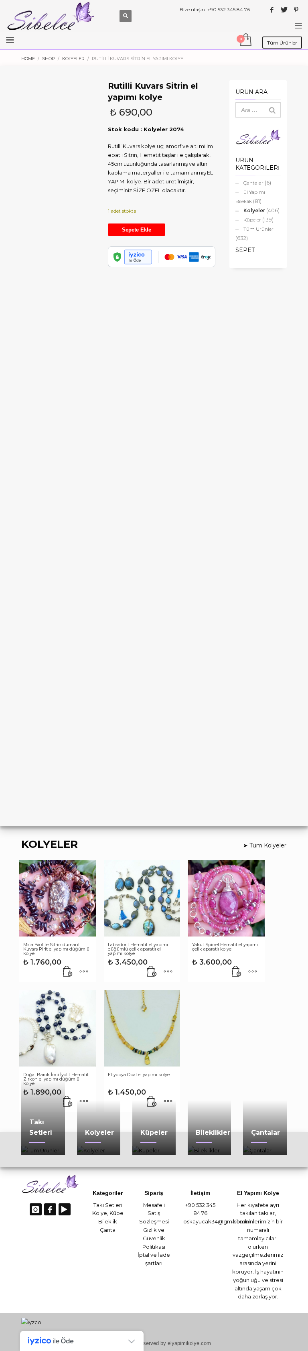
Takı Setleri (107, 1205)
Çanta (108, 1230)
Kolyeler (254, 210)
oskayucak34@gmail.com (217, 1221)
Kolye (99, 1213)
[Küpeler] (154, 1150)
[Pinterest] (296, 10)
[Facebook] (272, 10)
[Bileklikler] (209, 1150)
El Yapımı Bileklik (250, 196)
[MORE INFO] (84, 972)
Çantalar (253, 183)
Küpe (116, 1213)
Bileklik (107, 1221)
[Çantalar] (264, 1150)
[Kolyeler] (98, 1150)
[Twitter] (284, 10)
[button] (68, 972)
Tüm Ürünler (258, 229)
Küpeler (252, 220)
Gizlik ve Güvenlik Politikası (153, 1238)
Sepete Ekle (136, 230)
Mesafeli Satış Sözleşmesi (154, 1213)
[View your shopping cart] (245, 41)
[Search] (272, 110)
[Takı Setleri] (43, 1150)
